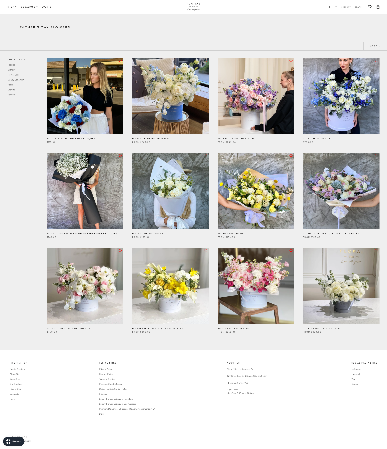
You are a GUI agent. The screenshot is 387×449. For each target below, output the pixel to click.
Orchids (11, 89)
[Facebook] (329, 7)
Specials (11, 94)
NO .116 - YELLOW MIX (231, 233)
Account (346, 7)
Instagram (356, 369)
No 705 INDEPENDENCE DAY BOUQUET (71, 138)
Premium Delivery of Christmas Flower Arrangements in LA (127, 408)
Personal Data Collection (110, 384)
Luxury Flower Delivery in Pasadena (116, 399)
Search (359, 7)
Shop (11, 7)
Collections (16, 59)
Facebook (355, 374)
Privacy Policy (105, 369)
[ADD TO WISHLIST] (120, 61)
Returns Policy (106, 374)
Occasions (28, 7)
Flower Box (13, 74)
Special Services (17, 369)
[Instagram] (336, 7)
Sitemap (103, 394)
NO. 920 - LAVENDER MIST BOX (237, 138)
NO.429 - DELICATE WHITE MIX (322, 328)
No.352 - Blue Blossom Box (151, 138)
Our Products (16, 384)
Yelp (353, 379)
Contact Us (15, 379)
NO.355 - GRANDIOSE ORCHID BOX (68, 328)
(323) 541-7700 (240, 383)
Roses (10, 84)
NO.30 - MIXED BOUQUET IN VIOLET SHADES (331, 233)
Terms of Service (107, 379)
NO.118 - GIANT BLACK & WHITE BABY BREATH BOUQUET (82, 233)
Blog (101, 413)
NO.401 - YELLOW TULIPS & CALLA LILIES (157, 328)
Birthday (11, 69)
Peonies (11, 64)
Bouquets (14, 394)
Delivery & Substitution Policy (113, 389)
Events (46, 7)
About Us (14, 374)
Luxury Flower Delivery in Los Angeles (117, 403)
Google (354, 384)
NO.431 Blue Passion (317, 138)
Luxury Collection (16, 79)
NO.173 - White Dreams (147, 233)
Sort (374, 46)
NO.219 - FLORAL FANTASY (234, 328)
